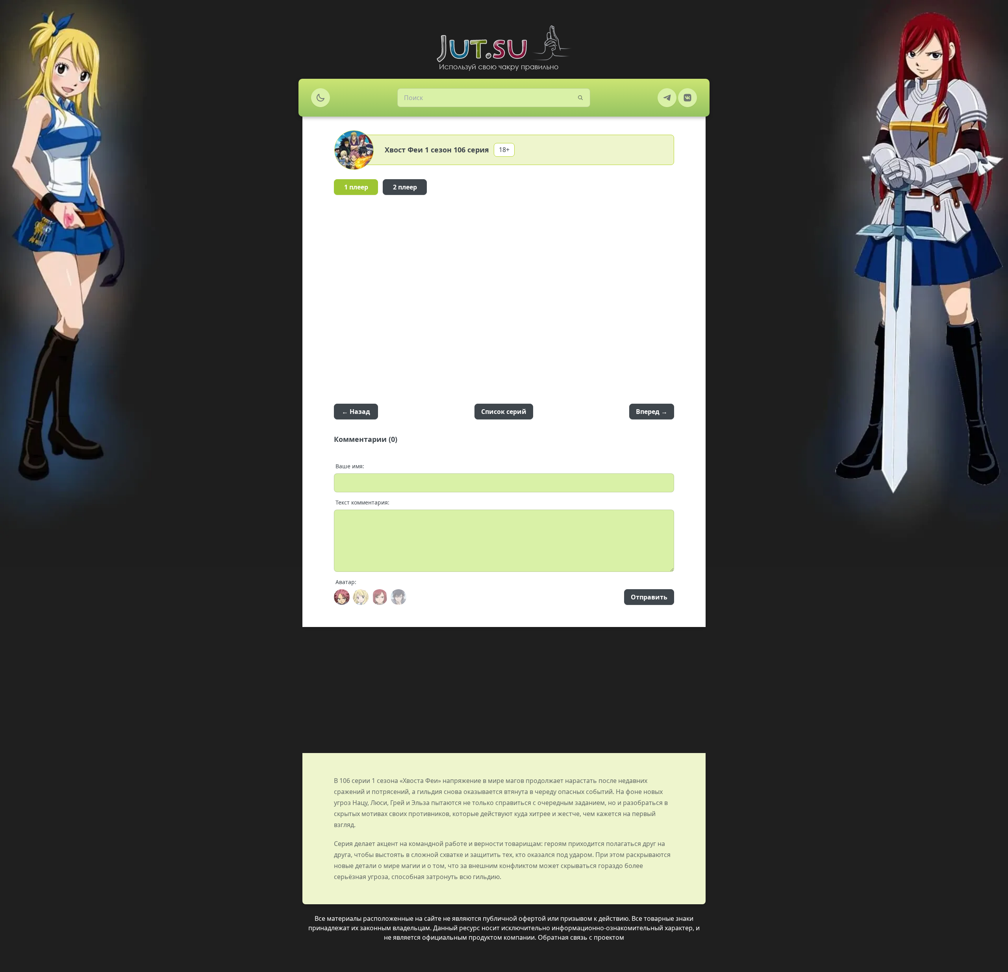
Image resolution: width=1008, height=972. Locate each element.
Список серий (503, 411)
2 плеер (405, 187)
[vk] (687, 97)
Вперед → (651, 411)
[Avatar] (342, 597)
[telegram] (667, 97)
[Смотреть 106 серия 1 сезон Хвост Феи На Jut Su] (504, 48)
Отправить (649, 597)
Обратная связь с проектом (581, 937)
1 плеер (356, 187)
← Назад (356, 411)
